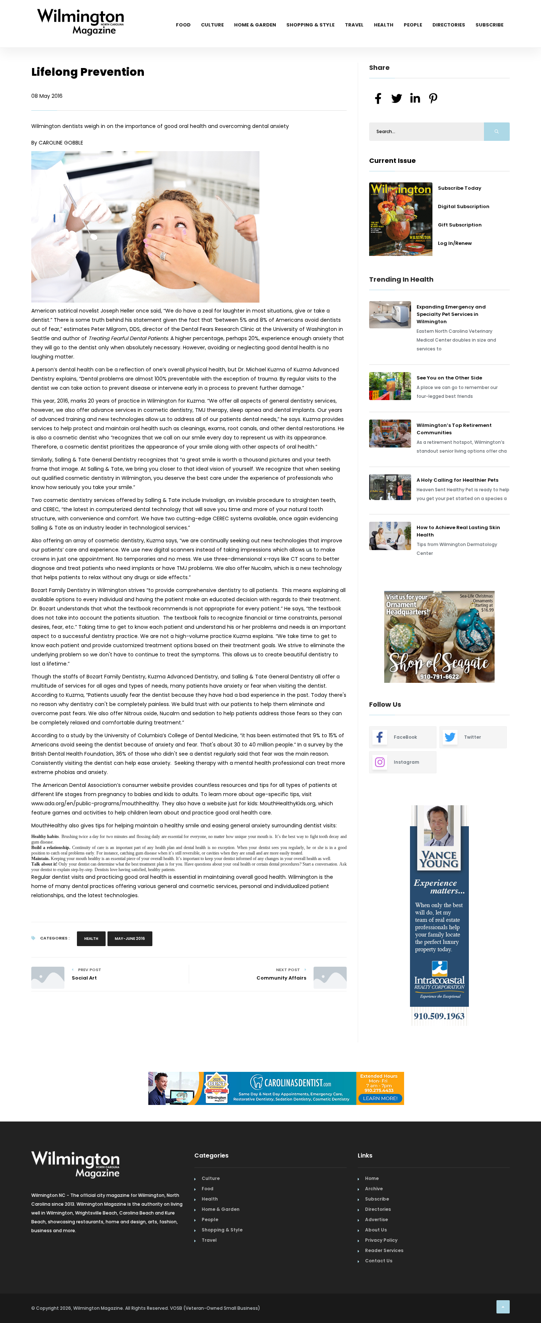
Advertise (376, 1219)
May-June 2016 (130, 938)
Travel (354, 24)
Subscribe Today (459, 188)
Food (183, 24)
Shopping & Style (310, 24)
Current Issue (392, 160)
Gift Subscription (460, 224)
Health (383, 24)
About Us (376, 1230)
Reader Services (384, 1250)
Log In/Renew (455, 243)
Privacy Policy (381, 1240)
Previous (352, 638)
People (413, 24)
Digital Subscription (463, 206)
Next (515, 638)
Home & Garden (255, 24)
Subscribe (489, 24)
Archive (374, 1188)
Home (372, 1178)
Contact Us (378, 1261)
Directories (448, 24)
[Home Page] (80, 13)
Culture (212, 24)
